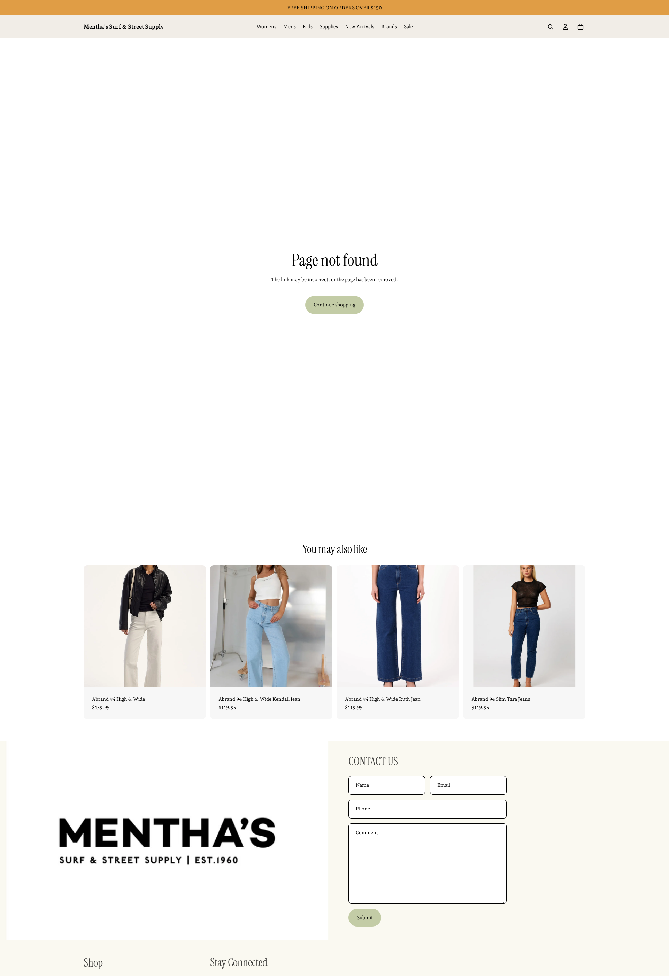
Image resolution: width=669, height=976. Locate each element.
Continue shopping (334, 304)
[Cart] (580, 26)
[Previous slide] (94, 626)
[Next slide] (195, 626)
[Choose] (195, 676)
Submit (365, 917)
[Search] (550, 26)
